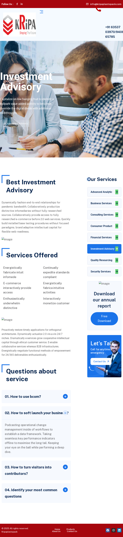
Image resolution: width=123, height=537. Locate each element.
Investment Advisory (102, 248)
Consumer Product (101, 226)
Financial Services (101, 237)
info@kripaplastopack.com (105, 4)
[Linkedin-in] (21, 4)
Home (57, 529)
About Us (56, 531)
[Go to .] (2, 123)
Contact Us (72, 531)
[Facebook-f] (17, 4)
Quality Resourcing (101, 260)
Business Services (101, 203)
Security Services (101, 271)
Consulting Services (102, 214)
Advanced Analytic (101, 191)
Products (70, 529)
